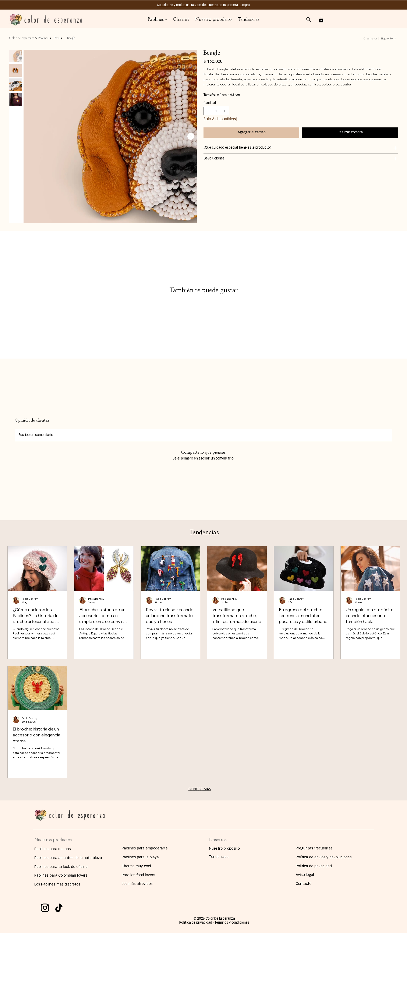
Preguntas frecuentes (314, 848)
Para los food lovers (138, 875)
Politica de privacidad (314, 866)
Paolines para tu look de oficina (61, 867)
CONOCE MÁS (199, 789)
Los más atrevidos (137, 884)
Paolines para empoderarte (145, 848)
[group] (203, 299)
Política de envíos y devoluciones (324, 857)
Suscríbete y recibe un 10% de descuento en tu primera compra (203, 5)
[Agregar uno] (224, 111)
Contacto (303, 884)
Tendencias (219, 857)
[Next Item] (190, 136)
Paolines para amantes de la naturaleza (68, 858)
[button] (321, 19)
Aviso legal (305, 875)
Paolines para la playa (140, 857)
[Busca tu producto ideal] (308, 19)
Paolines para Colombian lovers (60, 875)
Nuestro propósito (224, 849)
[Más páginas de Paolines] (166, 19)
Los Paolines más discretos (57, 884)
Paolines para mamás (52, 849)
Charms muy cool (136, 866)
